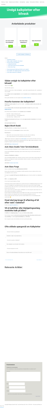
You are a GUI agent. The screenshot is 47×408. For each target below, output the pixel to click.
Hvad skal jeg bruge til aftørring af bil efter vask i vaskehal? (18, 69)
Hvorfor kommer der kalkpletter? (13, 62)
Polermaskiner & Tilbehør (34, 2)
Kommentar (8, 371)
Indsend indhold (38, 396)
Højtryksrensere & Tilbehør (14, 2)
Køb (10, 46)
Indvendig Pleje (22, 2)
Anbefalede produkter (11, 59)
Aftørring (3, 2)
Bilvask (7, 2)
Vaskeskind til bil (8, 352)
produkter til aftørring (27, 97)
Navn (8, 383)
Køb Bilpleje (3, 4)
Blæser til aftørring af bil (13, 144)
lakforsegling (24, 138)
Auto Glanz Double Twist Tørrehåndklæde (16, 65)
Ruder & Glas (42, 2)
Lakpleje (27, 2)
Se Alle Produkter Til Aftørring (23, 54)
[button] (24, 232)
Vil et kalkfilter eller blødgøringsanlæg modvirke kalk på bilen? (18, 70)
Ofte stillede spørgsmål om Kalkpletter (14, 72)
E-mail (8, 387)
